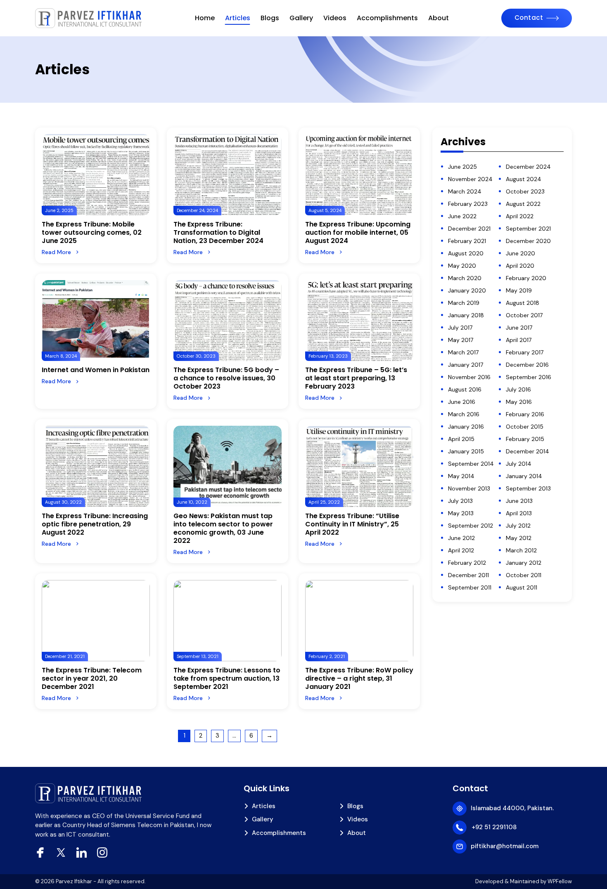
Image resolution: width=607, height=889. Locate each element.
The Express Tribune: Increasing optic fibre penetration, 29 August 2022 (95, 524)
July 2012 (518, 525)
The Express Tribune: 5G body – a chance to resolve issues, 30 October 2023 (226, 378)
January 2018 (466, 315)
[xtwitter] (61, 852)
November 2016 (469, 377)
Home (205, 18)
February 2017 (524, 352)
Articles (237, 18)
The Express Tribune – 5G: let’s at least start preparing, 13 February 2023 (356, 378)
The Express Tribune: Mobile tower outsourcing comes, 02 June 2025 (92, 232)
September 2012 (470, 525)
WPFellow (560, 881)
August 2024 (523, 179)
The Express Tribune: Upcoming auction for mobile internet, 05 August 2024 (357, 232)
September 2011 (469, 587)
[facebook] (40, 852)
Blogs (270, 18)
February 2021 (467, 241)
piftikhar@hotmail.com (504, 846)
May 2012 (518, 538)
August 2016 (464, 389)
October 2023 (525, 191)
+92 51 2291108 (494, 827)
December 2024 (528, 166)
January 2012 (523, 562)
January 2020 (467, 290)
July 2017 (460, 327)
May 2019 (519, 290)
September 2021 (528, 228)
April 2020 (520, 265)
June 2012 (461, 538)
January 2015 (466, 451)
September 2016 (528, 377)
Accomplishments (387, 18)
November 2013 (469, 488)
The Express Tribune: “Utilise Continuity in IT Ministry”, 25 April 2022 (352, 524)
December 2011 (468, 575)
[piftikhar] (88, 18)
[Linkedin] (81, 852)
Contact (529, 17)
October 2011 (523, 575)
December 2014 (527, 451)
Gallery (301, 18)
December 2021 (469, 228)
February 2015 (525, 439)
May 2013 (461, 513)
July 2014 (518, 463)
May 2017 (460, 340)
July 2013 (460, 501)
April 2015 (461, 439)
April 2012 (461, 550)
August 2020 (466, 253)
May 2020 (462, 265)
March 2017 (463, 352)
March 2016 (463, 414)
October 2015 (524, 426)
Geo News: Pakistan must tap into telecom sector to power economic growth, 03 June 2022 (223, 528)
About (438, 18)
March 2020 (464, 278)
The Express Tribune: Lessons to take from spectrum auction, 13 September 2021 (226, 678)
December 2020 (528, 241)
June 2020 (520, 253)
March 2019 (463, 303)
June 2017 (519, 327)
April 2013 (519, 513)
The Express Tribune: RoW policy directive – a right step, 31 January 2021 (359, 678)
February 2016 (525, 414)
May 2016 (519, 402)
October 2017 (524, 315)
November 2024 (470, 179)
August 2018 (522, 303)
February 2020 (526, 278)
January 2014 (524, 476)
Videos (334, 18)
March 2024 (464, 191)
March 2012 (521, 550)
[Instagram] (102, 852)
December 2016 (527, 364)
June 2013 (519, 501)
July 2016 (518, 389)
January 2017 (465, 364)
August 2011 (521, 587)
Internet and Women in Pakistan (95, 370)
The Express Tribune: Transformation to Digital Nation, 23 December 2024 (218, 232)
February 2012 (467, 562)
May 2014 (461, 476)
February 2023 (468, 204)
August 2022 (523, 204)
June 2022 (462, 216)
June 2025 (462, 166)
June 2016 (461, 402)
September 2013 (528, 488)
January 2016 (466, 426)
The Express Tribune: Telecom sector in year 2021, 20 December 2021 (92, 678)
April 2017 (518, 340)
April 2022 (519, 216)
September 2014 (471, 463)
